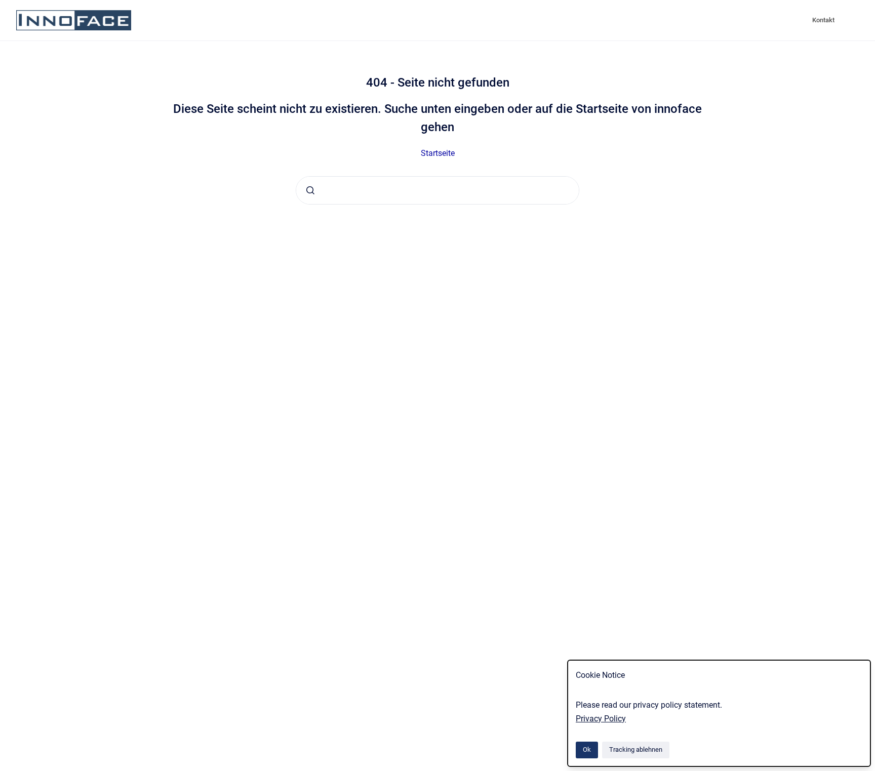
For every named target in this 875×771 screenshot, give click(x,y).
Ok (587, 749)
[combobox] (437, 190)
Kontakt (823, 20)
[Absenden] (310, 190)
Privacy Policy (601, 718)
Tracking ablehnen (635, 749)
